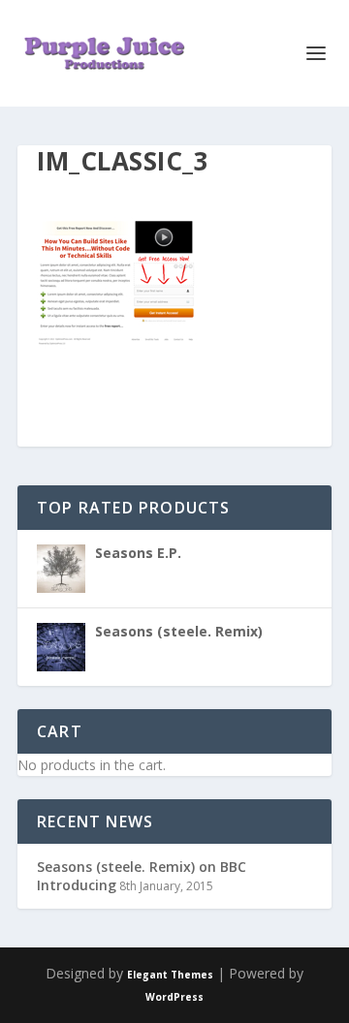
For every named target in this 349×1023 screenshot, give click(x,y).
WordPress (174, 997)
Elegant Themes (170, 974)
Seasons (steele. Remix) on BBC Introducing (141, 875)
